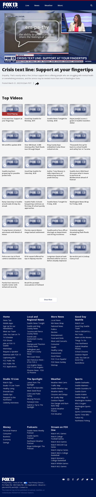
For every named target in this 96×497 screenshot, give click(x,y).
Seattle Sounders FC (83, 388)
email (92, 479)
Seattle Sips (7, 394)
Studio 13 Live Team (11, 385)
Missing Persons (33, 399)
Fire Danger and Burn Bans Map (59, 404)
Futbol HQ (79, 417)
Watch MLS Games (58, 466)
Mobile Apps (8, 323)
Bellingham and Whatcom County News (34, 351)
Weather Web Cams (59, 382)
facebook (73, 479)
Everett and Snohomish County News (34, 338)
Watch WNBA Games (59, 463)
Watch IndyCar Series (59, 450)
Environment (56, 353)
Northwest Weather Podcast (35, 442)
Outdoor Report (81, 354)
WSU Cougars (80, 403)
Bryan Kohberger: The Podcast (36, 447)
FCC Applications (9, 366)
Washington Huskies (83, 400)
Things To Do (80, 340)
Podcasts (32, 427)
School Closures (81, 351)
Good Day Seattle (80, 318)
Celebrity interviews (11, 402)
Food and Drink (57, 338)
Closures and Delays (59, 394)
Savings (6, 442)
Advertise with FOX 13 (12, 354)
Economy (7, 439)
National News (57, 326)
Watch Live (79, 323)
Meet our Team (9, 331)
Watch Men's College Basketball (59, 454)
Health (53, 347)
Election (54, 332)
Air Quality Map (57, 397)
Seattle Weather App (59, 388)
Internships (7, 348)
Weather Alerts (57, 391)
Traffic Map (55, 385)
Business (6, 436)
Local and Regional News (35, 318)
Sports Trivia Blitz (82, 414)
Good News (56, 356)
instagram (68, 479)
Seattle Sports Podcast (32, 437)
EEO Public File (9, 363)
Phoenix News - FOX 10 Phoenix (35, 371)
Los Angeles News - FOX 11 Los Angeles (35, 366)
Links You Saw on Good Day (82, 358)
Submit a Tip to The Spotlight (35, 406)
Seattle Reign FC (81, 397)
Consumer (55, 344)
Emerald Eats (8, 391)
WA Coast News (33, 357)
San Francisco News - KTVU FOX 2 (35, 361)
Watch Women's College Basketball (58, 459)
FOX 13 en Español (58, 359)
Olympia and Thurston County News (36, 345)
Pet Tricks (79, 334)
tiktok (78, 479)
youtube (64, 479)
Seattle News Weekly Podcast (35, 431)
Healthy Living (56, 350)
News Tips (7, 320)
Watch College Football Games (57, 437)
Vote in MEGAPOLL (83, 331)
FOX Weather (56, 414)
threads (82, 479)
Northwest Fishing (82, 420)
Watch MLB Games (59, 442)
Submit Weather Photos (81, 347)
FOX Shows (7, 340)
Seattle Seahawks (82, 382)
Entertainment (56, 335)
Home (6, 316)
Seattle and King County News (33, 327)
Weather (56, 378)
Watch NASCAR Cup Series (59, 446)
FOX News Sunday (58, 362)
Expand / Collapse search (91, 5)
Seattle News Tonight (35, 323)
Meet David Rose (34, 391)
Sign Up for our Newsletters (9, 327)
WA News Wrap (57, 323)
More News (57, 316)
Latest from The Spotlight (33, 383)
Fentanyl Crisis (33, 402)
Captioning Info (9, 357)
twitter (87, 479)
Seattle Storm (80, 391)
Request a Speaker (10, 351)
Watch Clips (7, 382)
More (60, 5)
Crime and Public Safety (33, 395)
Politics (54, 329)
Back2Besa (79, 363)
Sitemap (54, 365)
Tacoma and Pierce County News (35, 332)
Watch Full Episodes (35, 388)
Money (7, 427)
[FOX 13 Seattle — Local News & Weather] (11, 5)
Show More (48, 300)
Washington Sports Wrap (82, 407)
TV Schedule (8, 337)
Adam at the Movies (83, 337)
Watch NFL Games (58, 433)
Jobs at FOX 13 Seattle (9, 344)
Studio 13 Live (11, 378)
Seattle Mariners (81, 385)
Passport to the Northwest (9, 398)
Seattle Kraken (81, 394)
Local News (55, 320)
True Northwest (81, 343)
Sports (78, 378)
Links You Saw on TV (11, 334)
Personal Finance (10, 430)
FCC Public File (9, 360)
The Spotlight (34, 378)
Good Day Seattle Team (82, 327)
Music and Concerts (59, 341)
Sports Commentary (83, 411)
